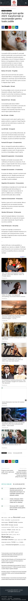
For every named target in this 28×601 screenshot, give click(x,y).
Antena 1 (6, 517)
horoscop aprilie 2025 (17, 452)
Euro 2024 (4, 525)
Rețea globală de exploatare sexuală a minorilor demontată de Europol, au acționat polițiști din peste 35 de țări (21, 474)
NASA (9, 532)
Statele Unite (20, 539)
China (2, 520)
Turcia (17, 542)
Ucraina (21, 542)
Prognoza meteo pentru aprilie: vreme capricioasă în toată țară (7, 472)
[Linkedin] (16, 27)
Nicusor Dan (5, 534)
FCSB (12, 527)
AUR (9, 517)
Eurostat (16, 525)
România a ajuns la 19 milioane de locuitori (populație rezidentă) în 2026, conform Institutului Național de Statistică (13, 573)
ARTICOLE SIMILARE (6, 484)
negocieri (17, 532)
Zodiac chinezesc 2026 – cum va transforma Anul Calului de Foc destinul (17, 500)
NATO (12, 532)
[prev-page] (2, 513)
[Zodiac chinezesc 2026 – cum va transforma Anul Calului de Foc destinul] (5, 500)
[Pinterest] (9, 27)
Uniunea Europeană (12, 544)
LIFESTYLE (7, 8)
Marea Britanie (4, 532)
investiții (13, 529)
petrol (10, 534)
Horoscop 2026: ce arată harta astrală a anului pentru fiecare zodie (17, 507)
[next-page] (5, 513)
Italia (19, 529)
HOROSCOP (13, 8)
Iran (17, 529)
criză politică (7, 520)
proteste (14, 534)
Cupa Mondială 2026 (15, 520)
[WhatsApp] (13, 27)
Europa (11, 525)
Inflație (9, 529)
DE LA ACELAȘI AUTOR (18, 484)
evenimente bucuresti (5, 527)
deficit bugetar (4, 522)
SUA (25, 539)
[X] (6, 27)
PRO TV (18, 534)
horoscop (10, 452)
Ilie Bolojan (3, 529)
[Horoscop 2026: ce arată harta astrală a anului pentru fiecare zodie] (5, 507)
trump (13, 542)
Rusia (12, 537)
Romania (5, 537)
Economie (20, 522)
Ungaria (3, 544)
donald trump (13, 522)
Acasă (2, 8)
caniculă (23, 517)
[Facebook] (2, 27)
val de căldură (22, 544)
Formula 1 (16, 527)
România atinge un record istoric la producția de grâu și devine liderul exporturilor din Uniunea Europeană (13, 578)
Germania (21, 527)
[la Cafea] (14, 3)
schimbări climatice (7, 539)
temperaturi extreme (6, 542)
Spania (15, 539)
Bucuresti (17, 517)
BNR (12, 517)
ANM (2, 517)
